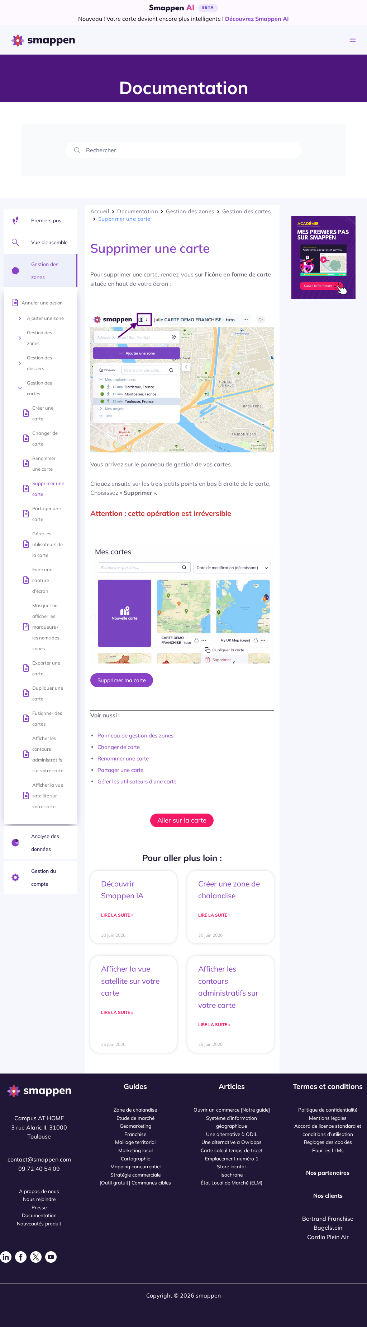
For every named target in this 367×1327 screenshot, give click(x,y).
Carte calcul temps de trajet (232, 1150)
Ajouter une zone (45, 318)
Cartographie (135, 1158)
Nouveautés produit (39, 1223)
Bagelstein (328, 1227)
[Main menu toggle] (352, 40)
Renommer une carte (44, 463)
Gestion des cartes (39, 388)
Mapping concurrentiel (135, 1166)
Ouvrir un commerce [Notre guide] (232, 1110)
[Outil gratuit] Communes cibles (135, 1182)
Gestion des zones (39, 338)
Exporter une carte (46, 668)
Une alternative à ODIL (231, 1134)
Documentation (137, 211)
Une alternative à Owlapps (231, 1142)
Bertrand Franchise (327, 1218)
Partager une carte (46, 514)
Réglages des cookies (328, 1142)
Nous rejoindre (39, 1199)
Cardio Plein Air (328, 1236)
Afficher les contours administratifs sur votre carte (47, 754)
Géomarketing (135, 1126)
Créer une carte (42, 413)
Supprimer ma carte (121, 680)
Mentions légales (328, 1118)
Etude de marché (135, 1118)
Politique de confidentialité (327, 1110)
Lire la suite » (117, 915)
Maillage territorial (135, 1142)
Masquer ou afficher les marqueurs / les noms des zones (45, 626)
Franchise (135, 1134)
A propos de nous (39, 1191)
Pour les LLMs (328, 1150)
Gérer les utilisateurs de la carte (47, 544)
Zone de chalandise (135, 1110)
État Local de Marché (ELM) (231, 1182)
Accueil (100, 211)
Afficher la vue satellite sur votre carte (47, 795)
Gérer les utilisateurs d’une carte (136, 781)
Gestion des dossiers (39, 363)
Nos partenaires (327, 1172)
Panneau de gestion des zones (135, 735)
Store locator (231, 1166)
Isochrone (231, 1175)
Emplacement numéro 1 (231, 1158)
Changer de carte (45, 438)
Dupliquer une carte (47, 693)
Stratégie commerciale (135, 1175)
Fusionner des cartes (47, 718)
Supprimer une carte (48, 488)
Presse (39, 1207)
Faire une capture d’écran (42, 580)
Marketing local (135, 1150)
